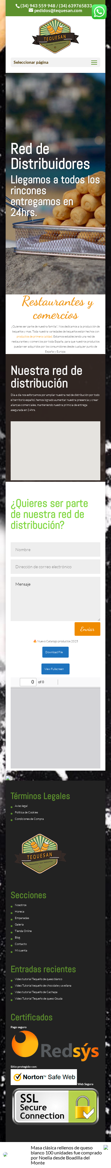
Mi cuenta (21, 950)
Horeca (19, 911)
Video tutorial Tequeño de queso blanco (38, 979)
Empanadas (22, 918)
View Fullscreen (54, 669)
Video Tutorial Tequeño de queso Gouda (38, 998)
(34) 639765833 (75, 5)
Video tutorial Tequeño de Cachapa (36, 992)
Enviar (87, 629)
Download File (54, 652)
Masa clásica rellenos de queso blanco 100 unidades (62, 1150)
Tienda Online (23, 931)
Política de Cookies (26, 812)
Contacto (21, 944)
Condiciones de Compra (29, 819)
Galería (19, 924)
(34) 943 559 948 (37, 5)
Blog (17, 937)
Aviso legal (21, 806)
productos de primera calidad (34, 336)
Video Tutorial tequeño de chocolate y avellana (43, 985)
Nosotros (20, 905)
